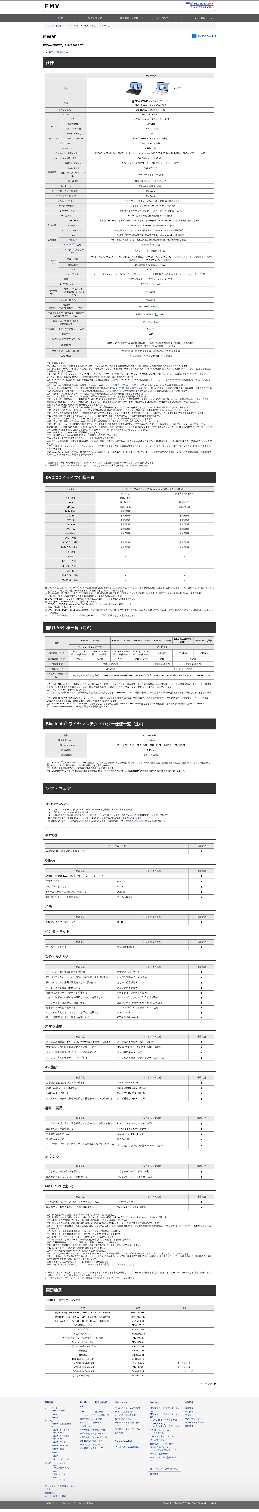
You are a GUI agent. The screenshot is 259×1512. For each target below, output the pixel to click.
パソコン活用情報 (123, 1411)
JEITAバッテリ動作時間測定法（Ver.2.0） (129, 388)
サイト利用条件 (85, 1503)
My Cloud (154, 1402)
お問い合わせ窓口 (123, 1419)
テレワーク (85, 1426)
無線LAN (73, 240)
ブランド (189, 1415)
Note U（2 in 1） (59, 1449)
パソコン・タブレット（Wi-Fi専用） (62, 26)
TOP (60, 18)
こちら (106, 1220)
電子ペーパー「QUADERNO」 (164, 1469)
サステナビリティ (193, 1419)
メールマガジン (157, 1440)
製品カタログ (51, 1493)
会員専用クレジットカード (162, 1443)
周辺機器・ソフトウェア (91, 1448)
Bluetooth (69, 245)
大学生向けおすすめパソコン (93, 1437)
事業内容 (189, 1411)
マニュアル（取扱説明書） (127, 1446)
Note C (55, 1452)
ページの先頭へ (205, 1383)
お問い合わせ (52, 1503)
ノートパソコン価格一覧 (91, 1411)
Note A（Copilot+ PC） (61, 1411)
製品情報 (49, 1402)
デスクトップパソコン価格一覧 (94, 1415)
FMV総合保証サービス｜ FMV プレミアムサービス (163, 1448)
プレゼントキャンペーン (161, 1436)
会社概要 (189, 1408)
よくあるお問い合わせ (125, 1415)
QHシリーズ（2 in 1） (61, 1459)
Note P (55, 1418)
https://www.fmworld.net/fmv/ (134, 820)
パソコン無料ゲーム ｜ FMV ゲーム (160, 1431)
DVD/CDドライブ (66, 201)
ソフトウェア (95, 18)
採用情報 (189, 1426)
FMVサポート (121, 1402)
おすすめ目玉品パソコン (91, 1419)
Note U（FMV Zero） (61, 1445)
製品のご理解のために (59, 52)
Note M (55, 1456)
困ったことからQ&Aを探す (127, 1408)
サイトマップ (68, 1503)
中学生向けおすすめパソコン (93, 1433)
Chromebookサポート (125, 1441)
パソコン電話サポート (160, 1454)
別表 (171, 391)
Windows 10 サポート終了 (92, 1441)
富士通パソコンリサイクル (127, 1429)
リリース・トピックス (195, 1422)
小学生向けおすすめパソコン (93, 1430)
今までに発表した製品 (55, 1496)
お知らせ (119, 1432)
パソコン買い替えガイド (91, 1444)
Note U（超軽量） (59, 1442)
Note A (54, 1414)
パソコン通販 (164, 18)
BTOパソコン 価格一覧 (90, 1422)
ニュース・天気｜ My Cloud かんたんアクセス (164, 1425)
